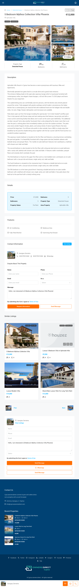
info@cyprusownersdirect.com (16, 504)
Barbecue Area (47, 228)
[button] (66, 10)
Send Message (56, 306)
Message (10, 287)
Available (33, 325)
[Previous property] (8, 408)
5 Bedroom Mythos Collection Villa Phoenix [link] (26, 515)
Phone (43, 270)
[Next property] (70, 408)
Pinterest (68, 558)
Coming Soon (14, 21)
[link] (21, 335)
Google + (50, 558)
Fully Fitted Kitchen (15, 233)
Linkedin (41, 558)
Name (9, 270)
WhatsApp (50, 256)
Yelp (40, 561)
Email (9, 278)
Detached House (17, 10)
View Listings (67, 244)
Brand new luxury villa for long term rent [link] (57, 391)
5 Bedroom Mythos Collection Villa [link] (18, 351)
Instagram (31, 558)
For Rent (7, 21)
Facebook (13, 558)
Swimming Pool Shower (50, 233)
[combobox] (56, 283)
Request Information (23, 306)
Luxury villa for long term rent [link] (23, 526)
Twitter (22, 558)
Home (8, 10)
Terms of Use (33, 302)
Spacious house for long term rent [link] (25, 537)
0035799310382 (24, 256)
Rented (34, 365)
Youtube (59, 558)
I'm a (42, 278)
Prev (15, 408)
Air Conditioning (14, 228)
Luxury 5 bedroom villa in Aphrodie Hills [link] (56, 351)
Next (63, 408)
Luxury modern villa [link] (13, 391)
